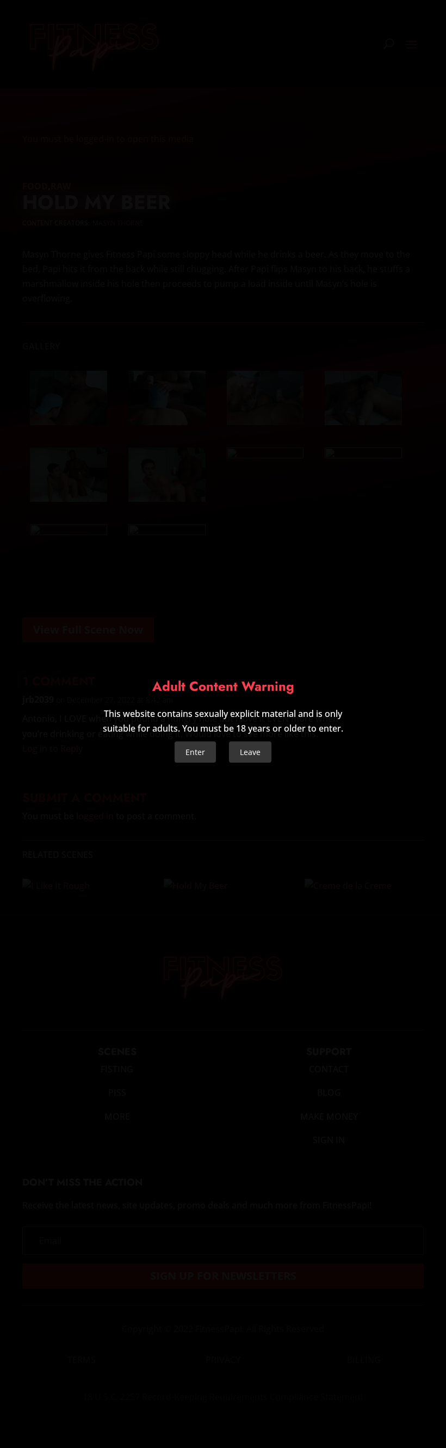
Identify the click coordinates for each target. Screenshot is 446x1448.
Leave (250, 752)
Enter (195, 752)
